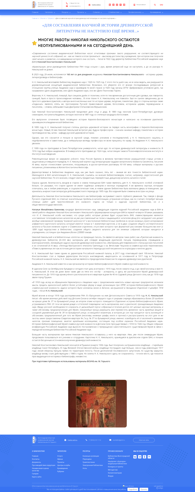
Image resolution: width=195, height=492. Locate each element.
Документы (36, 462)
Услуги (60, 456)
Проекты (80, 12)
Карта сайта (36, 477)
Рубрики (60, 471)
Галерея (35, 474)
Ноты (85, 468)
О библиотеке (113, 12)
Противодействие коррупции (43, 465)
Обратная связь (144, 440)
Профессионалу (134, 12)
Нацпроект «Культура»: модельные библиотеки (117, 462)
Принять (144, 489)
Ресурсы (65, 12)
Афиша (60, 459)
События (96, 12)
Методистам (113, 470)
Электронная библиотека (93, 465)
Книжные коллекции (91, 456)
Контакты (35, 459)
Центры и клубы (63, 465)
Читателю (49, 12)
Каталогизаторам (115, 473)
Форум (110, 476)
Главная (35, 12)
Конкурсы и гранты (115, 467)
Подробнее (132, 489)
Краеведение (155, 12)
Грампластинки (89, 462)
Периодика (87, 459)
